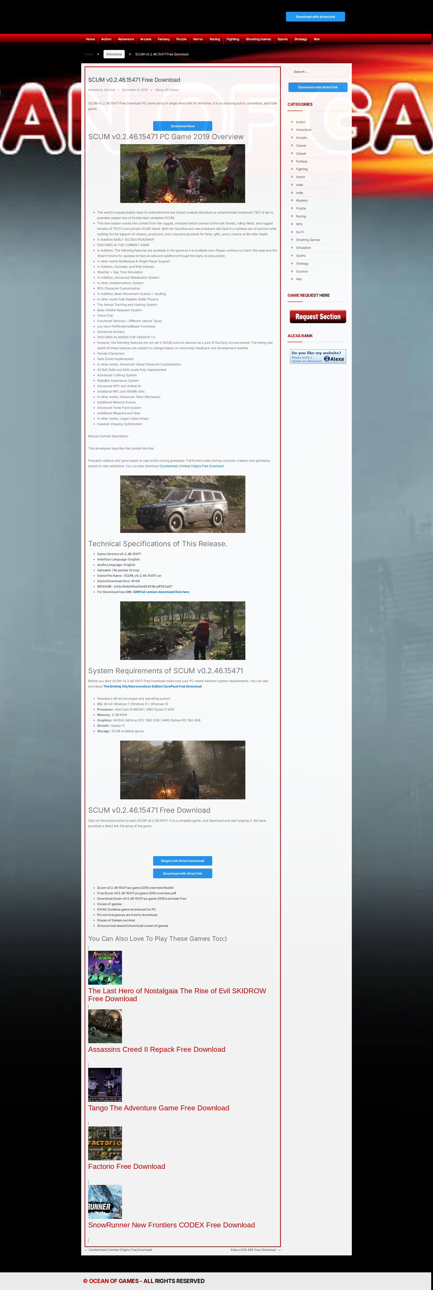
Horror (198, 39)
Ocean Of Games (167, 90)
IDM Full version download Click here (161, 592)
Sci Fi (300, 232)
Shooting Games (258, 39)
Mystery (302, 200)
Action (106, 39)
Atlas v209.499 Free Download (255, 1250)
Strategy (300, 39)
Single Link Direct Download (182, 861)
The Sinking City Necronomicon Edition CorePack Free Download (152, 686)
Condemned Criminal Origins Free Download (191, 466)
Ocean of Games (113, 1281)
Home (90, 39)
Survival (109, 90)
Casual (301, 145)
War (317, 39)
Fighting (233, 39)
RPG (299, 224)
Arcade (145, 39)
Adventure (126, 39)
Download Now (183, 126)
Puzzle (181, 39)
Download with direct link (315, 17)
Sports (283, 39)
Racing (215, 39)
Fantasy (164, 39)
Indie (299, 185)
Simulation (303, 248)
